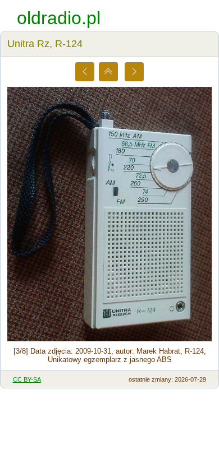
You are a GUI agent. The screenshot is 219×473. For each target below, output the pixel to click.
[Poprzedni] (84, 71)
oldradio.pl (59, 18)
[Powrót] (108, 71)
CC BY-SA (27, 379)
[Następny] (134, 71)
